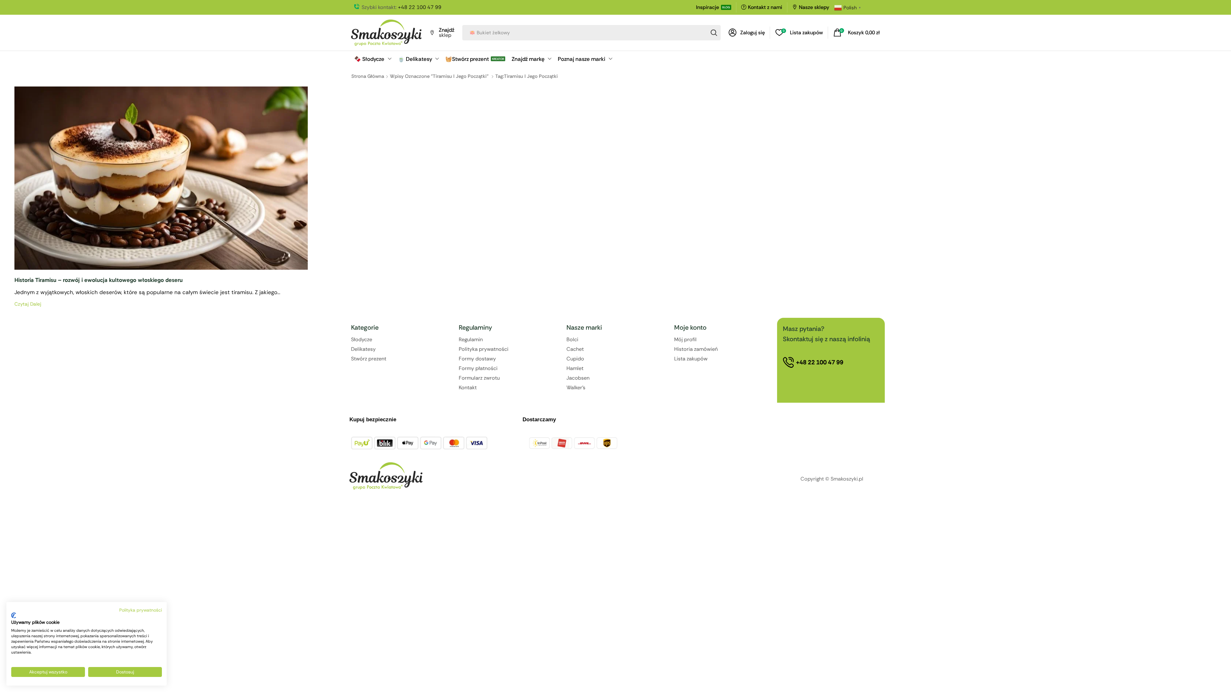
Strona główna (367, 76)
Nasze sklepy (814, 7)
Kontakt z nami (765, 7)
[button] (747, 33)
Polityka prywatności (140, 610)
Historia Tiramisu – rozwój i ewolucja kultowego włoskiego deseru (98, 280)
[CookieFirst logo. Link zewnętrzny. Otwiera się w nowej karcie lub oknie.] (13, 615)
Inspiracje (707, 7)
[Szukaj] (714, 32)
